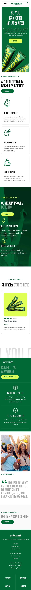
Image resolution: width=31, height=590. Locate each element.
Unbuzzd (15, 539)
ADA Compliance (15, 568)
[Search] (7, 3)
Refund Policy (16, 549)
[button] (7, 318)
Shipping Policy (15, 556)
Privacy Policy (15, 546)
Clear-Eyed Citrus (10, 321)
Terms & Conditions (15, 563)
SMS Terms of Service (15, 565)
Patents (15, 558)
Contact (15, 543)
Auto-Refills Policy (15, 553)
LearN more (7, 214)
